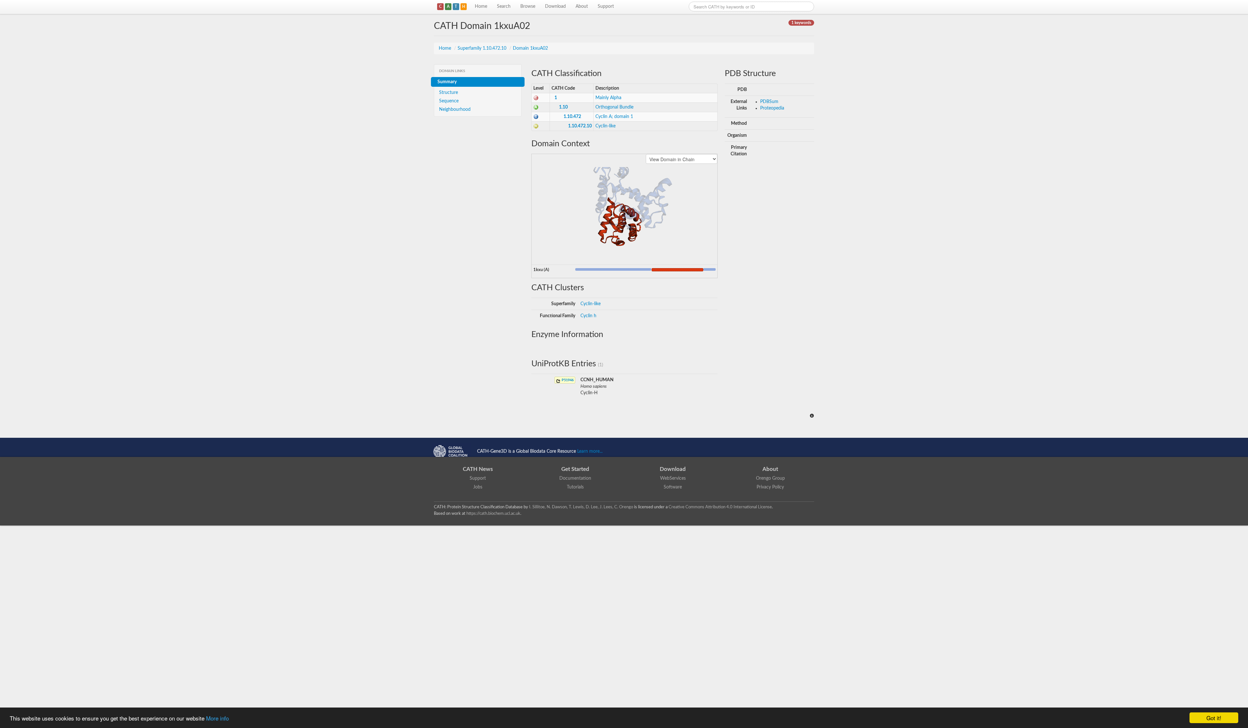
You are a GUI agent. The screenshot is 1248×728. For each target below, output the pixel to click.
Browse (527, 6)
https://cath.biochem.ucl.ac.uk (493, 513)
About (582, 6)
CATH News (478, 469)
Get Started (575, 469)
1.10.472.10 (580, 126)
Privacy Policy (770, 487)
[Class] (536, 98)
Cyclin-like (605, 126)
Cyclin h (588, 316)
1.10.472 (572, 116)
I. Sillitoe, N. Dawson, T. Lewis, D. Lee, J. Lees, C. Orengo (581, 507)
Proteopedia (772, 108)
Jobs (477, 487)
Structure (448, 92)
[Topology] (536, 116)
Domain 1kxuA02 (530, 48)
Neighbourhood (455, 109)
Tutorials (575, 487)
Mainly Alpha (608, 98)
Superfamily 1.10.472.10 (483, 48)
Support (606, 6)
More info (217, 718)
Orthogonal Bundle (614, 107)
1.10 (563, 107)
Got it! (1213, 718)
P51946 (567, 380)
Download (555, 6)
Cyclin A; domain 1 (614, 116)
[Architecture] (536, 107)
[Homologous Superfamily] (536, 126)
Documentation (575, 478)
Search (504, 6)
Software (673, 487)
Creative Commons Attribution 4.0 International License (720, 507)
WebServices (673, 478)
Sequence (449, 101)
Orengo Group (770, 478)
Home (481, 6)
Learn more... (590, 451)
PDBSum (769, 101)
